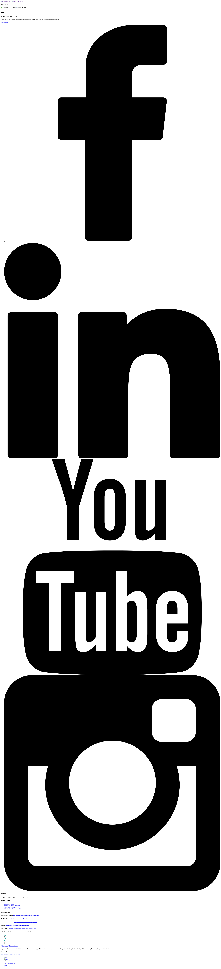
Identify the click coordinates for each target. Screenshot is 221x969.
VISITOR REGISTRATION (12, 907)
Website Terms (8, 967)
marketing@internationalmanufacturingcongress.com (21, 918)
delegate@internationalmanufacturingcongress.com (17, 925)
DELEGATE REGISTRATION (13, 908)
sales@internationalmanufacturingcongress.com (25, 922)
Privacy (6, 965)
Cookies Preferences (9, 963)
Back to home (4, 22)
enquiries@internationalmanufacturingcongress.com (26, 915)
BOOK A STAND (9, 904)
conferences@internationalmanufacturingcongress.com (22, 928)
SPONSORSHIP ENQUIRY (12, 905)
